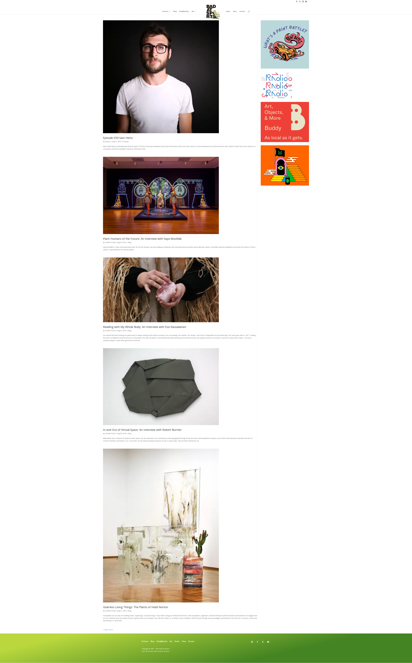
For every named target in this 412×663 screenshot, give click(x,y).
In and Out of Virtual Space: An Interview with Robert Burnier (142, 430)
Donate (242, 11)
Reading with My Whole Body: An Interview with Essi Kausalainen (144, 327)
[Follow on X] (263, 642)
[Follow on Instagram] (252, 642)
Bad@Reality (184, 11)
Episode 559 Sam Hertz (118, 138)
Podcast (165, 11)
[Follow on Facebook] (257, 642)
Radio (228, 11)
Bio (193, 11)
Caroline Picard (110, 242)
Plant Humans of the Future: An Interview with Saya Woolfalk (142, 239)
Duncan (107, 141)
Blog (175, 11)
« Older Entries (108, 630)
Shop (235, 11)
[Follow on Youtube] (268, 642)
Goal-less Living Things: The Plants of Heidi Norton (135, 607)
